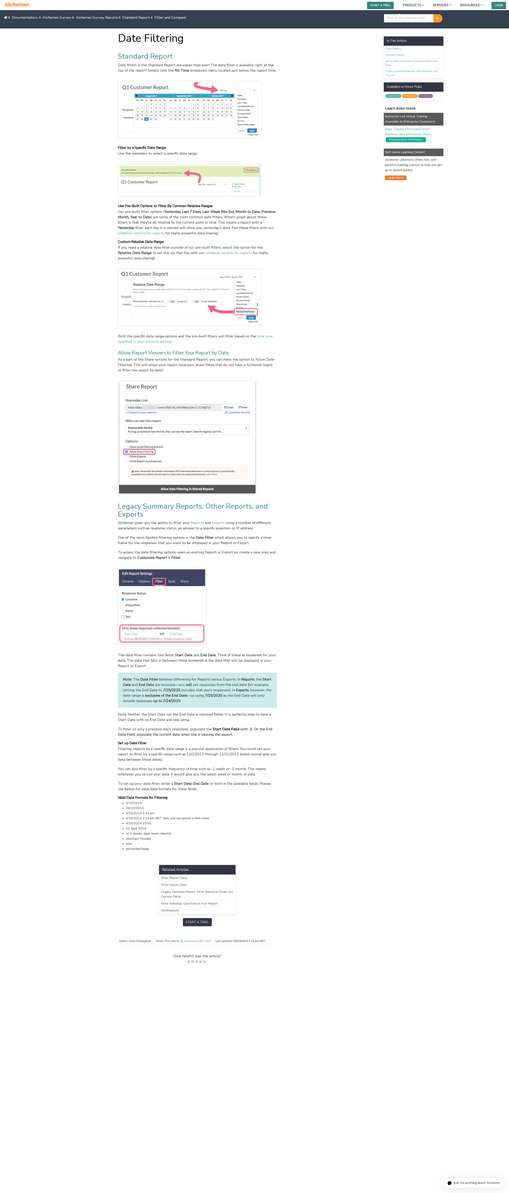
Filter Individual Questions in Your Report (189, 903)
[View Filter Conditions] (197, 180)
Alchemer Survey (57, 17)
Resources (470, 5)
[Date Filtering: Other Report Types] (197, 606)
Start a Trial (380, 5)
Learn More (394, 178)
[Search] (437, 18)
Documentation (24, 17)
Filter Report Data (174, 878)
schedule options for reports (141, 233)
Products (412, 5)
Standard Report (136, 17)
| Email (204, 941)
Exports (218, 522)
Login (499, 5)
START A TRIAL (197, 922)
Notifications (170, 910)
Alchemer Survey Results (97, 17)
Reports (197, 522)
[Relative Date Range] (197, 297)
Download (191, 941)
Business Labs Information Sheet (408, 134)
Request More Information (404, 139)
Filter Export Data (174, 885)
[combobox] (409, 18)
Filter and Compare (170, 17)
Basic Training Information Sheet (407, 129)
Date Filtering (393, 48)
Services (441, 5)
